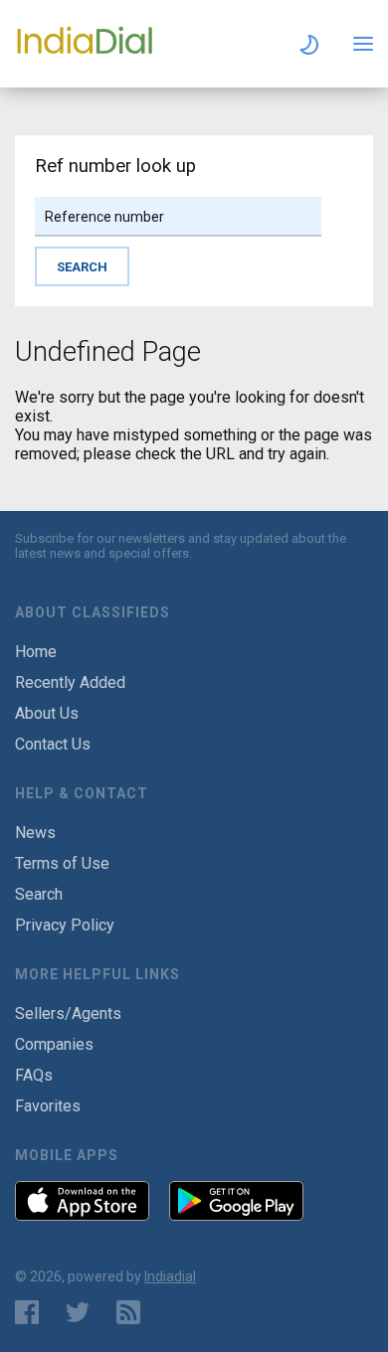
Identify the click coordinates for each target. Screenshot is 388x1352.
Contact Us (53, 744)
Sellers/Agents (68, 1013)
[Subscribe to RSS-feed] (132, 1312)
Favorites (48, 1106)
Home (36, 651)
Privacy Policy (64, 925)
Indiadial (170, 1276)
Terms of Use (62, 863)
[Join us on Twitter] (78, 1312)
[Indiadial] (84, 53)
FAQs (34, 1075)
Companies (54, 1044)
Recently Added (70, 682)
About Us (47, 713)
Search (39, 894)
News (35, 832)
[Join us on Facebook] (27, 1312)
